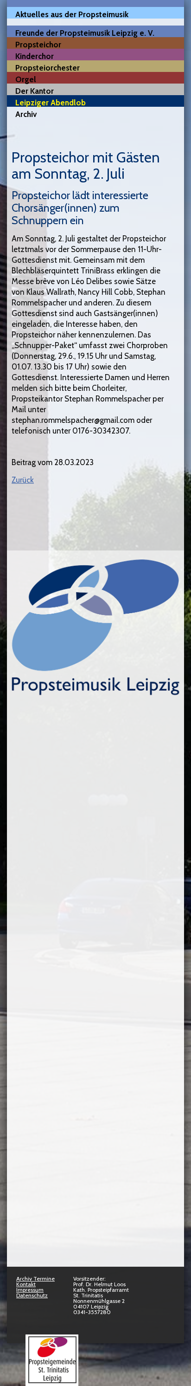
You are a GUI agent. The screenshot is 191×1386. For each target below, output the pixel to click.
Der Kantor (34, 90)
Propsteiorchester (47, 67)
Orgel (25, 79)
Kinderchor (34, 56)
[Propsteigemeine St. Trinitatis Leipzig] (51, 1381)
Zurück (23, 480)
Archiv (26, 114)
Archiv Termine (35, 1278)
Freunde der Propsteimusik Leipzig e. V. (84, 32)
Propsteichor (38, 44)
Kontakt (26, 1284)
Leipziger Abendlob (50, 102)
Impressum (30, 1289)
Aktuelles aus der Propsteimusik (71, 14)
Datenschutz (32, 1295)
